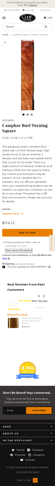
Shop (7, 427)
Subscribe (39, 410)
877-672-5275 (13, 10)
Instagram (39, 455)
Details (33, 5)
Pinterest (20, 455)
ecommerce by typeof (27, 472)
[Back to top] (35, 480)
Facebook (37, 450)
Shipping (8, 264)
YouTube (30, 460)
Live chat (30, 10)
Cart (50, 18)
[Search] (46, 26)
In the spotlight (17, 440)
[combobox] (20, 27)
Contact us (45, 10)
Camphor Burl (10, 214)
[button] (4, 18)
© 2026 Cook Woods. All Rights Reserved (27, 467)
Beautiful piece (17, 314)
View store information (18, 250)
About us (11, 434)
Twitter (20, 450)
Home (5, 35)
